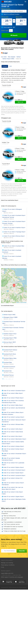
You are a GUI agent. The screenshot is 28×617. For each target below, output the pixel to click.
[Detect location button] (25, 11)
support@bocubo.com (7, 573)
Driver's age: (4, 30)
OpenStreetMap (23, 302)
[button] (14, 285)
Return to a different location (11, 14)
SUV (10, 66)
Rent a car (20, 102)
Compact (4, 66)
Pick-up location (5, 8)
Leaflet (17, 302)
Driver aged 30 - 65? (9, 27)
